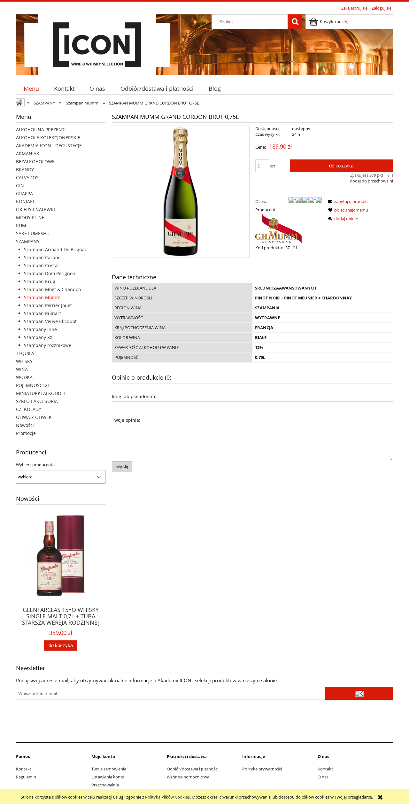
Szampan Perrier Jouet (48, 305)
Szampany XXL (39, 337)
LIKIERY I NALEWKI (35, 209)
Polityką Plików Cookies (167, 797)
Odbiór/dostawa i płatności (192, 769)
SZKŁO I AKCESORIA (37, 401)
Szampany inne (40, 329)
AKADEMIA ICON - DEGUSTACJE (49, 146)
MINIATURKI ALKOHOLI (40, 393)
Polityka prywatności (262, 769)
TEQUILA (25, 353)
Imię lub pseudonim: (134, 396)
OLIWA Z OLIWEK (34, 417)
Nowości (25, 425)
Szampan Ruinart (42, 313)
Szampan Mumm (42, 297)
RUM (21, 225)
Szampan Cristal (41, 265)
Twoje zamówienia (108, 769)
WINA (22, 369)
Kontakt (23, 769)
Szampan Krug (39, 281)
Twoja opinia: (126, 420)
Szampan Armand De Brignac (55, 249)
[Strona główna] (97, 44)
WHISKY (24, 361)
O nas (323, 777)
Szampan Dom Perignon (49, 273)
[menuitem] (31, 88)
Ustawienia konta (107, 777)
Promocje (26, 433)
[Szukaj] (295, 21)
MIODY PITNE (30, 217)
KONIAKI (25, 201)
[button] (347, 201)
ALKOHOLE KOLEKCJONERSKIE (48, 138)
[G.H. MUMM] (278, 228)
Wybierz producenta (35, 464)
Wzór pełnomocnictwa (188, 777)
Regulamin (26, 777)
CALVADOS (27, 177)
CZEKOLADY (28, 409)
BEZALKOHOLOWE (35, 161)
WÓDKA (24, 377)
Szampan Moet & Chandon (52, 289)
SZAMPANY (28, 241)
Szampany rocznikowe (47, 345)
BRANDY (25, 169)
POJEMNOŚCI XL (33, 385)
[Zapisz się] (359, 693)
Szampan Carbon (42, 257)
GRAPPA (24, 193)
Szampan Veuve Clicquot (50, 321)
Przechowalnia (105, 785)
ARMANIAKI (28, 154)
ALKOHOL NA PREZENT (40, 130)
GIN (20, 185)
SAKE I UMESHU (33, 233)
